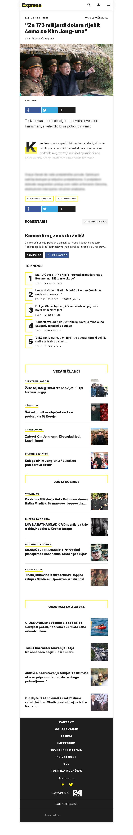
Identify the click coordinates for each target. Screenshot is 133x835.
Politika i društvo (47, 299)
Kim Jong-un (67, 198)
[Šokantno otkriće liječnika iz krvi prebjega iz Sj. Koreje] (99, 412)
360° (38, 283)
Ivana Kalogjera (43, 38)
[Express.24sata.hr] (32, 2)
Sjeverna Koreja (39, 198)
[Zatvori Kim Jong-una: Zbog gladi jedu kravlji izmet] (99, 436)
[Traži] (89, 5)
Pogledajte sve (95, 221)
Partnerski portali (66, 803)
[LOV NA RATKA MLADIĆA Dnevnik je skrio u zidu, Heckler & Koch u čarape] (99, 527)
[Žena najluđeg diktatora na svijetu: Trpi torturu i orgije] (99, 388)
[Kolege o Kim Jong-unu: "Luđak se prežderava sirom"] (99, 460)
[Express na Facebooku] (62, 784)
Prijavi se (34, 255)
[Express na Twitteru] (71, 784)
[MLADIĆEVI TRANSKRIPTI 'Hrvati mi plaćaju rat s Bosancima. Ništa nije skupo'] (99, 552)
